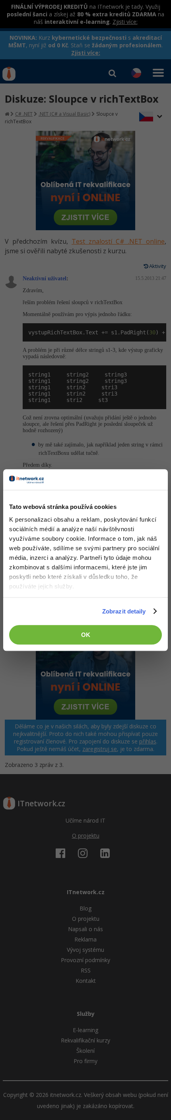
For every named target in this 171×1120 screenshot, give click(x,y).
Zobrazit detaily (124, 611)
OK (85, 634)
